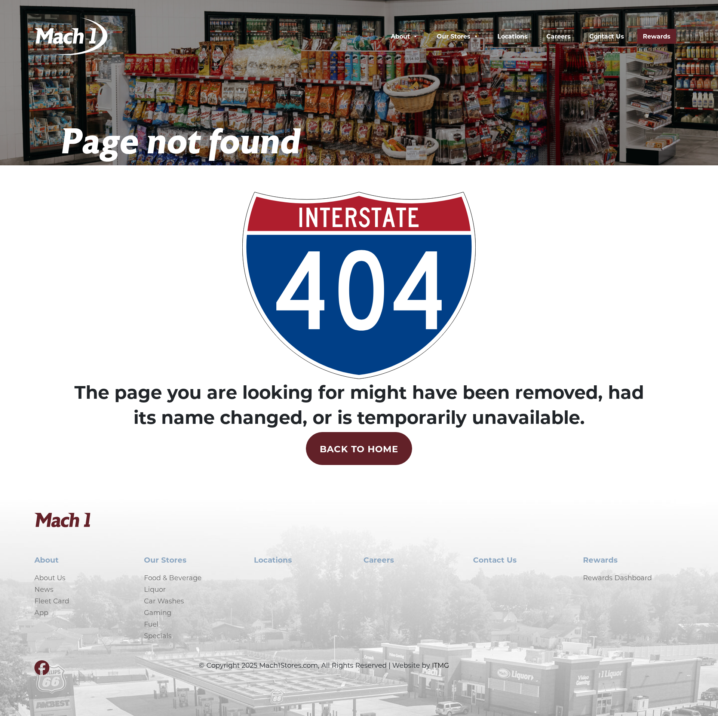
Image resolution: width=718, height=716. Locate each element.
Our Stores (453, 36)
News (43, 589)
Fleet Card (51, 600)
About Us (49, 577)
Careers (558, 36)
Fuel (151, 623)
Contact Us (606, 36)
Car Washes (164, 600)
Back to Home (359, 449)
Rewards (657, 36)
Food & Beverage (173, 577)
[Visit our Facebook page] (41, 670)
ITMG (440, 665)
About (400, 36)
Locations (512, 36)
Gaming (157, 612)
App (41, 612)
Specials (158, 635)
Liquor (155, 589)
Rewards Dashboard (617, 577)
